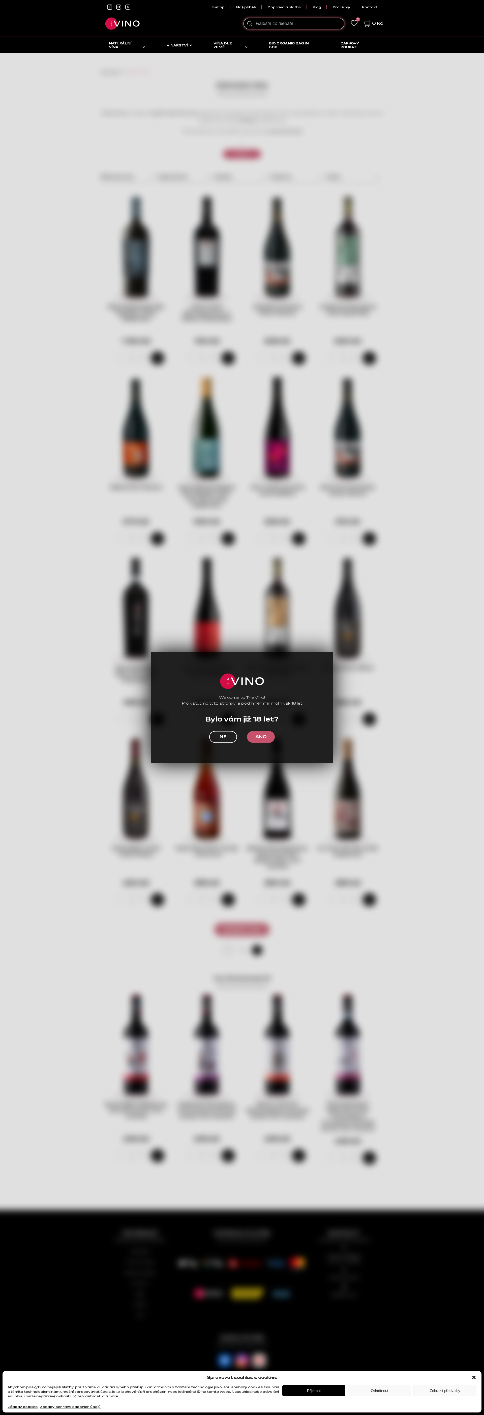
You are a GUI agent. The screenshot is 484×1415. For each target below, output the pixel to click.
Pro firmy (341, 7)
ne (223, 736)
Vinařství (177, 45)
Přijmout (314, 1390)
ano (261, 736)
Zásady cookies (23, 1407)
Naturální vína (120, 45)
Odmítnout (379, 1390)
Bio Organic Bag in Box (289, 45)
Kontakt (369, 7)
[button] (473, 1377)
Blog (317, 7)
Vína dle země (223, 45)
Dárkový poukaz (350, 45)
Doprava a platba (284, 7)
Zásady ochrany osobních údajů (70, 1407)
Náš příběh (246, 7)
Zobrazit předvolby (445, 1390)
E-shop (218, 7)
